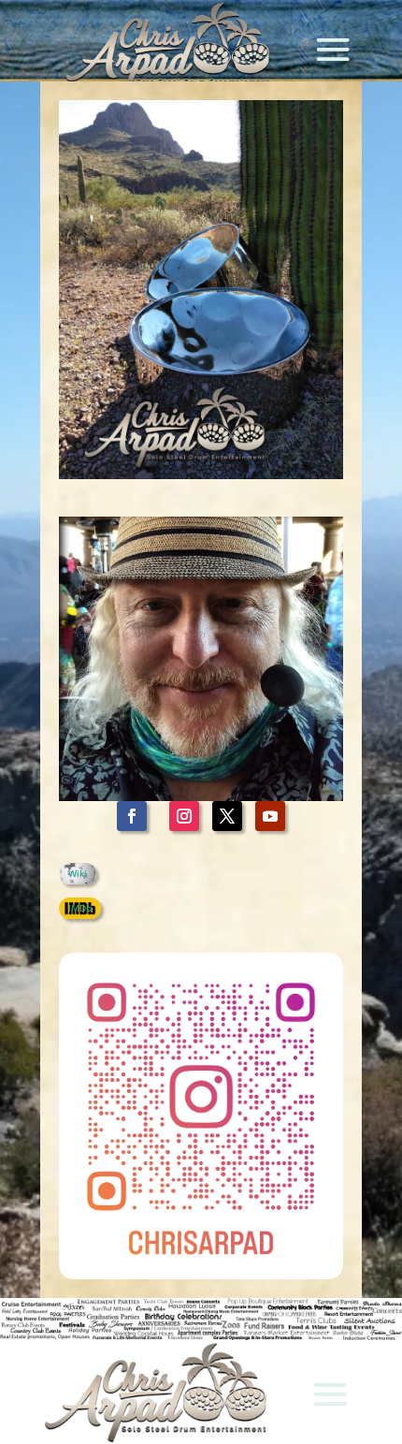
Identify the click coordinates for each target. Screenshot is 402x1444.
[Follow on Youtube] (270, 816)
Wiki (77, 873)
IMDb (80, 907)
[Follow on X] (227, 816)
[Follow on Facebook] (132, 816)
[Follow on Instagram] (184, 816)
